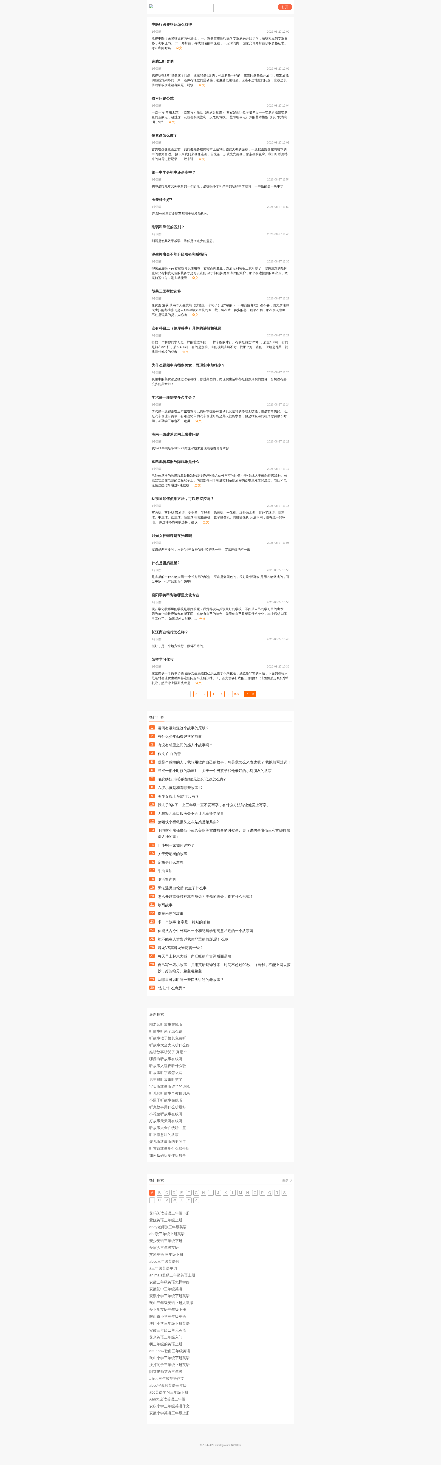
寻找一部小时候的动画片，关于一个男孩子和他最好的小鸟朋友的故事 (215, 771)
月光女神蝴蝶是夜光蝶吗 (172, 536)
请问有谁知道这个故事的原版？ (183, 728)
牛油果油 (165, 871)
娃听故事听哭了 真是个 (168, 1052)
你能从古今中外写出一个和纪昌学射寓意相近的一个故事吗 (205, 931)
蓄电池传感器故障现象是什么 (175, 462)
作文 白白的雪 (169, 754)
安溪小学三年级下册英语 (169, 1296)
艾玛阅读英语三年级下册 (169, 1213)
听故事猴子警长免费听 (167, 1038)
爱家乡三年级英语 (164, 1248)
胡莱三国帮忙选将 (166, 291)
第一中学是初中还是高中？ (174, 172)
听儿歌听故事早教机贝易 (169, 1093)
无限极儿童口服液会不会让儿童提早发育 (191, 813)
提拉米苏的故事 (171, 914)
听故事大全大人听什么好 (169, 1045)
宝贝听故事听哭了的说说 (169, 1086)
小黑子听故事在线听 (165, 1100)
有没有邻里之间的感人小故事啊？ (185, 745)
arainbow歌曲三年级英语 (169, 1351)
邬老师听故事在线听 (165, 1024)
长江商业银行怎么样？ (170, 632)
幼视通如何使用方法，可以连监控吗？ (183, 499)
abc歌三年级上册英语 (167, 1234)
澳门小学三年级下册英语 (169, 1323)
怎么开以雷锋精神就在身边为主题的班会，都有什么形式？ (205, 897)
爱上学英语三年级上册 (167, 1310)
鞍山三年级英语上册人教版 (171, 1303)
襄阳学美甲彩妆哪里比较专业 (175, 595)
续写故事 (165, 905)
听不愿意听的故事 (164, 1135)
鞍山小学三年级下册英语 (169, 1358)
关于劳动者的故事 (172, 854)
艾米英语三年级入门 (165, 1337)
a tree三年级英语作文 (166, 1378)
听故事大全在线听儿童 (167, 1128)
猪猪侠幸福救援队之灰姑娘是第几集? (188, 822)
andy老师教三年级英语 (168, 1227)
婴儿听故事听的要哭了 (167, 1142)
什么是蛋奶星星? (166, 563)
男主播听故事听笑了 (165, 1080)
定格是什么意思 (171, 862)
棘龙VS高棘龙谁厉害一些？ (180, 948)
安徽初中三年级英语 (165, 1289)
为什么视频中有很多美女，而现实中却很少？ (188, 365)
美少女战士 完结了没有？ (178, 796)
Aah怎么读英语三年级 (167, 1399)
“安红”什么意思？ (172, 988)
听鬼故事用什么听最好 (167, 1107)
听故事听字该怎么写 (165, 1073)
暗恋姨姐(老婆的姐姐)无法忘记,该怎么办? (192, 779)
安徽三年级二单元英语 (167, 1330)
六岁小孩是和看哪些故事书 (180, 788)
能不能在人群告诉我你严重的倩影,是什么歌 (193, 939)
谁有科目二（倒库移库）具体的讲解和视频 (186, 328)
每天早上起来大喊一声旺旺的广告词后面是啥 (194, 956)
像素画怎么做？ (164, 135)
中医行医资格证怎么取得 (172, 24)
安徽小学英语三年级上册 (169, 1413)
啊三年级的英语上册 (165, 1344)
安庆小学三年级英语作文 (169, 1406)
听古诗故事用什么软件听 (169, 1148)
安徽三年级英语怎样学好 (169, 1282)
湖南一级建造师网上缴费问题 (175, 434)
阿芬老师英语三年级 (165, 1372)
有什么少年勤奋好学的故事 (180, 736)
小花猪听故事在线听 (165, 1114)
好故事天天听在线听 (165, 1121)
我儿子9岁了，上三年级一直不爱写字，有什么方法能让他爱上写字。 (214, 805)
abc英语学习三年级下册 (168, 1392)
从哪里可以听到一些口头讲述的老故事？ (191, 980)
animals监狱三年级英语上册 (172, 1275)
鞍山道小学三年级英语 (167, 1316)
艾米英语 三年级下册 (166, 1255)
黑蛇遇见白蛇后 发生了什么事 (182, 888)
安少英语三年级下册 (165, 1241)
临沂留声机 (167, 879)
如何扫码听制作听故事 (167, 1155)
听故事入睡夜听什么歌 (167, 1066)
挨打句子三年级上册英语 (169, 1365)
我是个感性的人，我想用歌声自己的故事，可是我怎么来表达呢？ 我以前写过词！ (224, 762)
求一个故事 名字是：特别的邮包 (184, 922)
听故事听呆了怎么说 (165, 1031)
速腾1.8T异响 (163, 61)
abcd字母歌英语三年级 (168, 1385)
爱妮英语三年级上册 (165, 1220)
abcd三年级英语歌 (164, 1261)
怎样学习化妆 (163, 659)
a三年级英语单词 (163, 1268)
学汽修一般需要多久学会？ (174, 397)
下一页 (250, 694)
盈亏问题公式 (163, 98)
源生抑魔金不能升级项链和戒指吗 (179, 254)
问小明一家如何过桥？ (176, 845)
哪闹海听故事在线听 (165, 1059)
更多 (285, 1180)
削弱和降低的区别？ (168, 227)
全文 (179, 48)
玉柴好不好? (162, 200)
